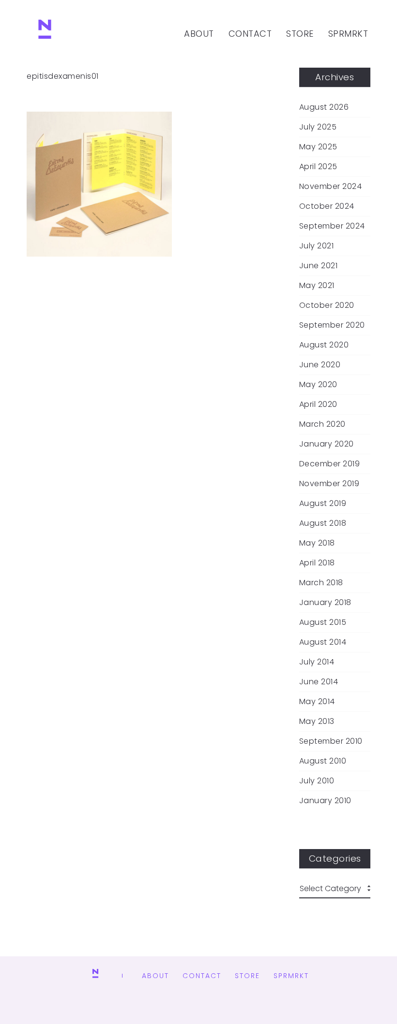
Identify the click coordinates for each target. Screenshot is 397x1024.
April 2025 (318, 167)
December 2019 (329, 464)
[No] (45, 34)
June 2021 (318, 266)
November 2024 (330, 186)
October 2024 (326, 206)
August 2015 (323, 622)
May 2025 (318, 147)
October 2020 (326, 305)
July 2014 (317, 662)
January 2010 (325, 801)
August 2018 (323, 523)
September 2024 (332, 226)
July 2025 (318, 127)
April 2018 (317, 563)
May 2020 (318, 384)
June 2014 (318, 682)
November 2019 (329, 484)
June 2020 (320, 365)
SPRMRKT (348, 34)
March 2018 (321, 583)
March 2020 (322, 424)
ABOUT (199, 34)
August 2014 (323, 642)
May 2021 (317, 285)
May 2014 (317, 702)
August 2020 (324, 345)
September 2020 (332, 325)
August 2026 (324, 107)
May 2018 (317, 543)
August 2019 (323, 503)
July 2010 (317, 781)
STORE (300, 34)
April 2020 (318, 404)
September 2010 (331, 741)
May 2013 (317, 721)
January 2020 (326, 444)
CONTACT (250, 34)
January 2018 (325, 602)
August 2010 (323, 761)
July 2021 (316, 246)
